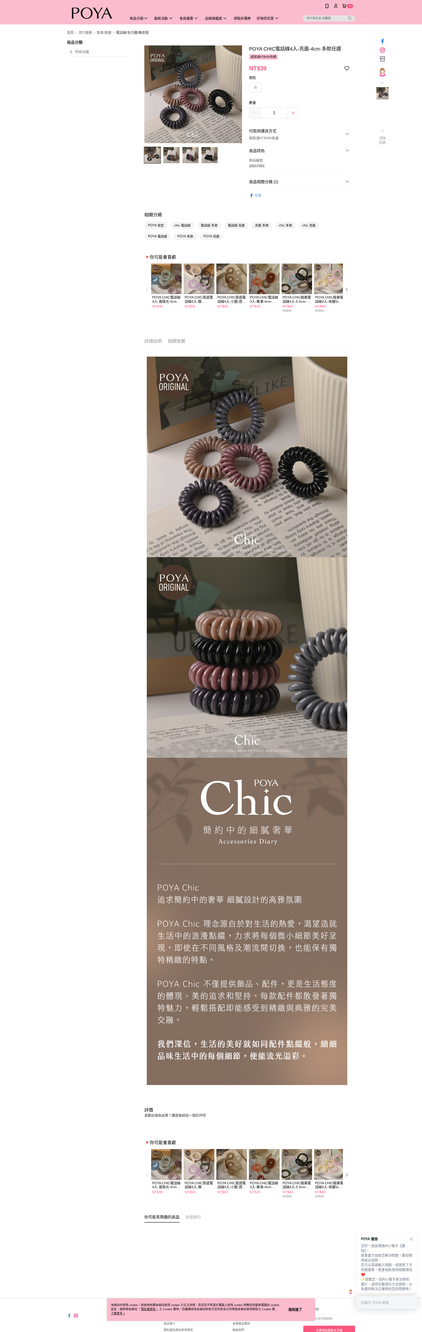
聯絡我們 (238, 1330)
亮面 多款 (262, 225)
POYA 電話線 (157, 236)
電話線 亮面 (236, 225)
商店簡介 (169, 1323)
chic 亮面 (309, 225)
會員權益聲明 (241, 1323)
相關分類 (153, 215)
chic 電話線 (182, 225)
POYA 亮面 (211, 236)
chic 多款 (285, 225)
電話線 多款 (209, 225)
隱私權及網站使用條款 (178, 1330)
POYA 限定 (156, 225)
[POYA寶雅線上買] (94, 13)
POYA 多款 (185, 236)
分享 (257, 195)
